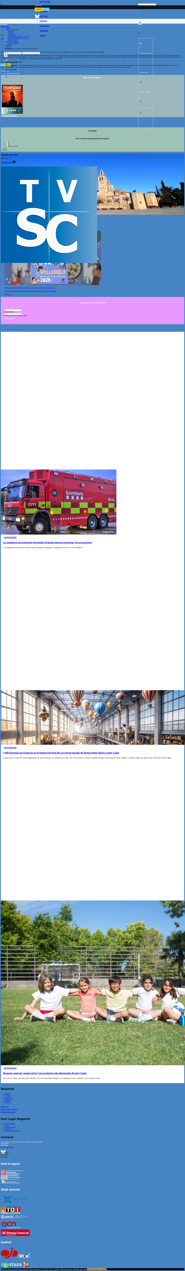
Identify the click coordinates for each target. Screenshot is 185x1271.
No (9, 144)
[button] (5, 1265)
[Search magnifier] (6, 55)
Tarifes (7, 1125)
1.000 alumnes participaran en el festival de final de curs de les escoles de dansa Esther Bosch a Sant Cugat (61, 752)
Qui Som (7, 1093)
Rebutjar (96, 1269)
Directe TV (8, 1102)
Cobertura (8, 1100)
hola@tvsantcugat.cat (7, 1147)
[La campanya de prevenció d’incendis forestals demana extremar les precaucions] (58, 534)
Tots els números (10, 1124)
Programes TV (9, 1099)
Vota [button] (4, 149)
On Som (7, 1095)
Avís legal (5, 1106)
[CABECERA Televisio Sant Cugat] (89, 25)
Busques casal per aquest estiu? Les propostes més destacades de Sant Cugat (45, 1073)
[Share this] (2, 74)
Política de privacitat (9, 1109)
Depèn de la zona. (13, 146)
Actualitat (10, 537)
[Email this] (1, 74)
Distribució (8, 1129)
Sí (8, 142)
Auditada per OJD (10, 1127)
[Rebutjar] (107, 1269)
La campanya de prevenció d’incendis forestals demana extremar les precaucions (47, 542)
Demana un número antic (12, 1130)
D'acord (90, 1269)
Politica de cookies (8, 1112)
